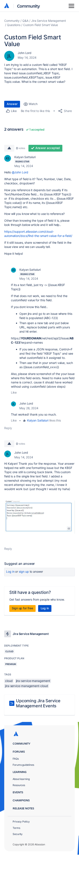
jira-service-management (33, 681)
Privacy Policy (21, 821)
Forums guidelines (23, 764)
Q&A (25, 20)
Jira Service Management (48, 20)
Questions (13, 25)
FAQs (16, 758)
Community (28, 6)
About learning (21, 779)
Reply (8, 428)
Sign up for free (22, 608)
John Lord (24, 53)
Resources (19, 785)
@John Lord (20, 172)
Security (18, 834)
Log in (10, 571)
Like (14, 392)
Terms (16, 827)
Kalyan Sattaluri (25, 157)
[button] (39, 517)
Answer (12, 104)
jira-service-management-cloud (26, 686)
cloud (9, 681)
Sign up (24, 571)
